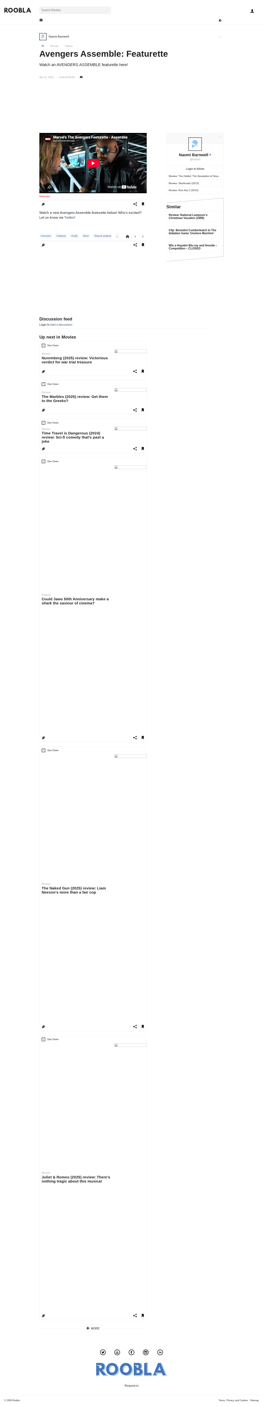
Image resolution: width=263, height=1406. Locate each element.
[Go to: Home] (41, 20)
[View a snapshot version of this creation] (81, 77)
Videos (69, 46)
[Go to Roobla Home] (17, 10)
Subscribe (44, 196)
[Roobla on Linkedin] (160, 1353)
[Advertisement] (131, 106)
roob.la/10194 (67, 77)
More (95, 1328)
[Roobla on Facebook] (131, 1353)
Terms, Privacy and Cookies (233, 1400)
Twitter (69, 217)
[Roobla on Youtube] (117, 1353)
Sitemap (254, 1400)
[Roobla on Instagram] (146, 1353)
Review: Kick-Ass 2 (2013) (183, 190)
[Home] (42, 46)
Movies (54, 46)
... (117, 235)
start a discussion (61, 324)
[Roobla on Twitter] (103, 1353)
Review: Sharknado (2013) (184, 183)
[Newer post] (135, 237)
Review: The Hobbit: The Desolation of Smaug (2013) (196, 176)
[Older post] (143, 237)
